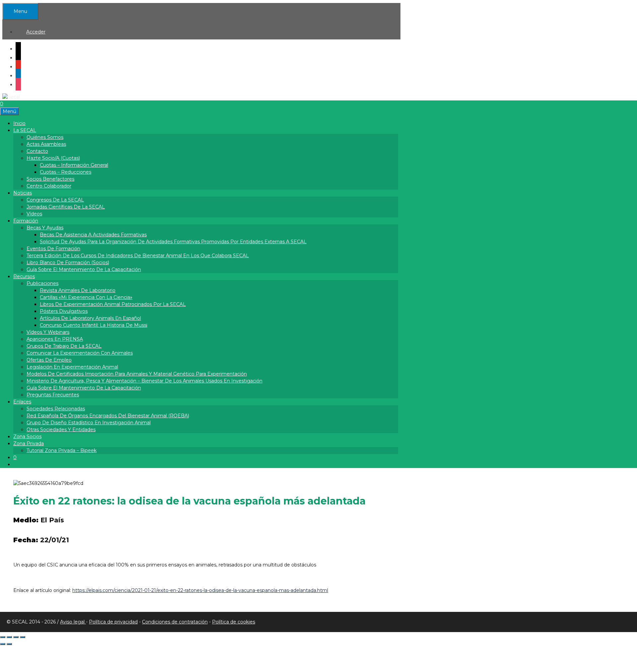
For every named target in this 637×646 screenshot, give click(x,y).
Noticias (22, 193)
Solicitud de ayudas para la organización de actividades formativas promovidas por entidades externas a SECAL (173, 242)
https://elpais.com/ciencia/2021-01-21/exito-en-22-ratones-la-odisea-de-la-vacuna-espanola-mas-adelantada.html (200, 590)
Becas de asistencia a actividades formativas (93, 235)
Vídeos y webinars (48, 332)
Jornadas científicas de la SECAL (66, 207)
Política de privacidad (113, 622)
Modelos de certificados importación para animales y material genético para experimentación (137, 374)
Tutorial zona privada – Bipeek (62, 450)
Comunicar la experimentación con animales (80, 353)
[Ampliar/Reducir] (2, 637)
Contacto (37, 151)
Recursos (24, 276)
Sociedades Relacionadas (56, 409)
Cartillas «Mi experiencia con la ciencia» (86, 297)
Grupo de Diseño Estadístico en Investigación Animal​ (89, 423)
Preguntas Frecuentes (53, 395)
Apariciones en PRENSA (55, 339)
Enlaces (22, 402)
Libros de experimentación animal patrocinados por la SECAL (113, 304)
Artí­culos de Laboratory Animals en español (90, 318)
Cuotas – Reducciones (65, 172)
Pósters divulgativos (64, 311)
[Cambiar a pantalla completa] (9, 637)
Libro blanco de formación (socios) (68, 262)
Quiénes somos (45, 137)
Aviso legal (73, 622)
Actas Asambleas (46, 144)
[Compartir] (16, 637)
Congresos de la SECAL (55, 200)
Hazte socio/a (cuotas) (53, 158)
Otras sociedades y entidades (61, 430)
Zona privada (28, 443)
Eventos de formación (53, 249)
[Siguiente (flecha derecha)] (9, 644)
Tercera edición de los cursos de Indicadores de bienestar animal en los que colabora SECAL (138, 256)
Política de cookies (233, 622)
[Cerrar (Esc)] (22, 637)
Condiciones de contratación (175, 622)
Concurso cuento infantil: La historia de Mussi (93, 325)
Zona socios (27, 437)
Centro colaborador (49, 186)
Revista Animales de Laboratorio (77, 290)
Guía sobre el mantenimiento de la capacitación (84, 269)
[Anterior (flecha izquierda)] (2, 644)
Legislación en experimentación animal (72, 367)
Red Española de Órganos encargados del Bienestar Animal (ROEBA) (108, 416)
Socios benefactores (50, 179)
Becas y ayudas (45, 228)
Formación (25, 221)
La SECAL (24, 130)
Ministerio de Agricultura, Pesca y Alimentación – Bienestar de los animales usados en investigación (144, 381)
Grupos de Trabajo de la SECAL (64, 346)
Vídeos (34, 214)
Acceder (35, 32)
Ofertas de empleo (49, 360)
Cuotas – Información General (74, 165)
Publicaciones (42, 283)
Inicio (19, 123)
